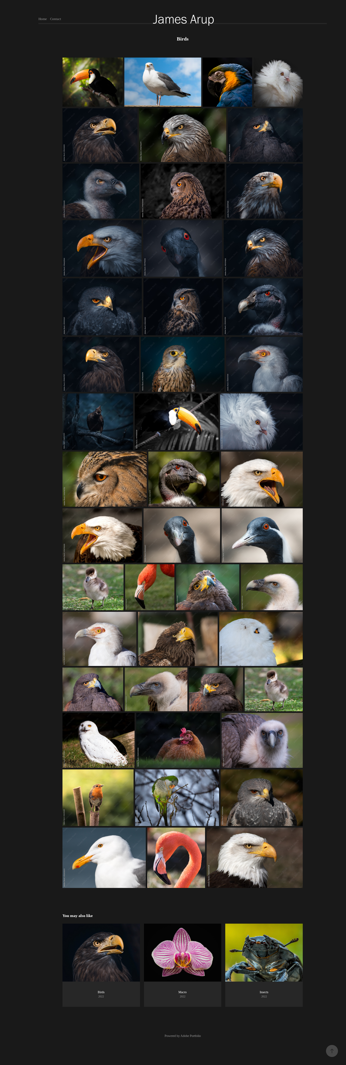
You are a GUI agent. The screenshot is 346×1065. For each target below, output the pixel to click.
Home (42, 19)
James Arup (183, 19)
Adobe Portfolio (190, 1036)
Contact (55, 19)
